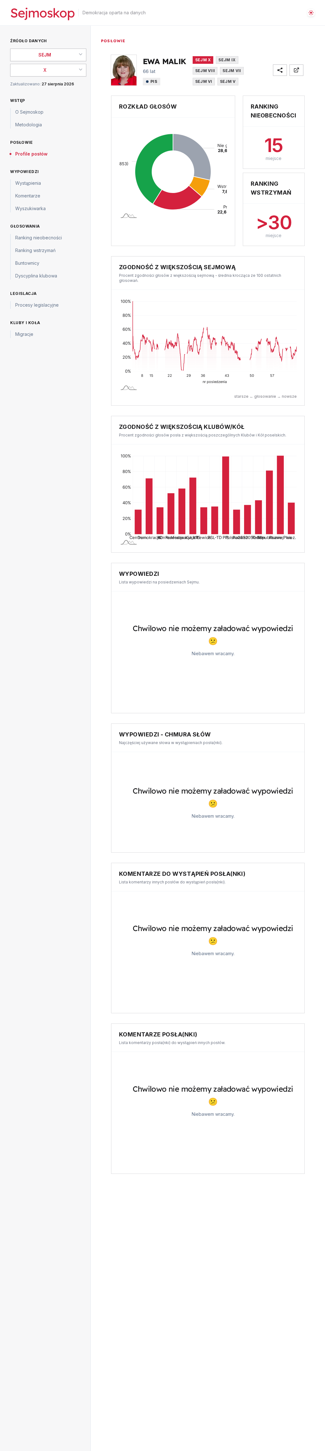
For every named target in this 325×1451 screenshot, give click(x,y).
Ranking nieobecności (38, 237)
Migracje (24, 334)
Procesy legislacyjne (37, 305)
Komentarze (27, 195)
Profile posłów (31, 153)
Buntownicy (27, 263)
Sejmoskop (42, 12)
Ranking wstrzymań (35, 250)
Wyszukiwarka (30, 208)
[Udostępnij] (280, 70)
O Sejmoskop (29, 112)
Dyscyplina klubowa (36, 275)
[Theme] (311, 13)
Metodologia (28, 124)
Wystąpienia (28, 183)
